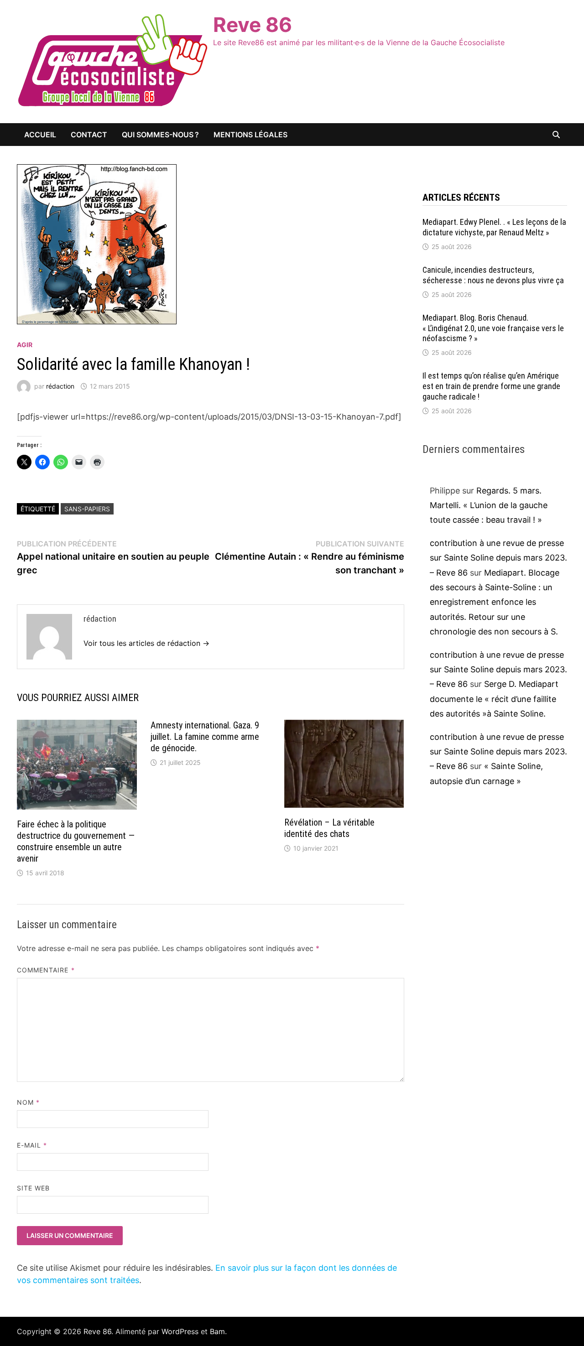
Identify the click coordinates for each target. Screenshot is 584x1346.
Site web (33, 1188)
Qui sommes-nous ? (160, 134)
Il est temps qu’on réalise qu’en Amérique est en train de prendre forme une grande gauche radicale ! (491, 386)
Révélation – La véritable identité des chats (329, 828)
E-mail (32, 1145)
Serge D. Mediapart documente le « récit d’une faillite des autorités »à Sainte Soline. (494, 698)
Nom (28, 1102)
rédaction (60, 386)
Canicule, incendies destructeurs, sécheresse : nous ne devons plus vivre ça (493, 275)
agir (24, 344)
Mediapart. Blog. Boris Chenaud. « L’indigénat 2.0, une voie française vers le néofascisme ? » (493, 328)
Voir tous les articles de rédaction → (146, 643)
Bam (217, 1331)
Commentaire (46, 970)
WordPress (180, 1331)
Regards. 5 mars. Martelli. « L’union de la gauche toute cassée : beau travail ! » (489, 505)
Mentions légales (250, 134)
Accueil (40, 134)
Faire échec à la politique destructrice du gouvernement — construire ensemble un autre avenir (76, 841)
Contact (89, 134)
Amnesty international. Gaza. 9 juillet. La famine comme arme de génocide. (205, 737)
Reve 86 (252, 24)
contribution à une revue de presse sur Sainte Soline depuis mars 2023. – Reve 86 (498, 557)
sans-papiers (87, 509)
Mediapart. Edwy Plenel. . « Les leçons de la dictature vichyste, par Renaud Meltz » (494, 227)
